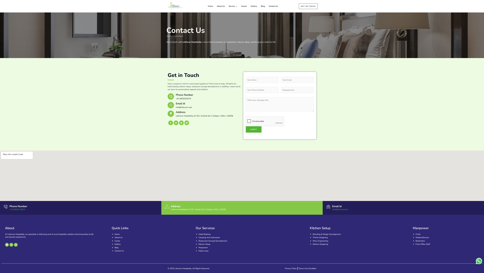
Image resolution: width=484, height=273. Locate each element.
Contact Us (273, 6)
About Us (221, 6)
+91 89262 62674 (17, 209)
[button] (236, 6)
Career (244, 6)
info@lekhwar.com (340, 209)
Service (232, 6)
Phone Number (18, 206)
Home (210, 6)
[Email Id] (171, 105)
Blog (263, 6)
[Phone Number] (6, 207)
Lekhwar (193, 6)
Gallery (254, 6)
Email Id (180, 103)
